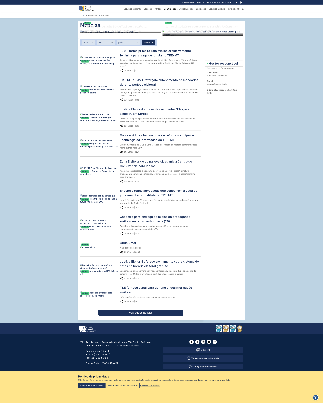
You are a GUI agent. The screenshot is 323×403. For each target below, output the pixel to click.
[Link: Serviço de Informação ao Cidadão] (241, 2)
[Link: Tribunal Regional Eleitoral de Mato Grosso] (87, 328)
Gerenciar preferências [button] (150, 385)
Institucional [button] (233, 9)
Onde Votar (128, 243)
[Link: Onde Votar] (100, 247)
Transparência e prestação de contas (222, 2)
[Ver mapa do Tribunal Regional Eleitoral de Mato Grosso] (83, 342)
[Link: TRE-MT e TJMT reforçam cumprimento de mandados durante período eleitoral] (100, 89)
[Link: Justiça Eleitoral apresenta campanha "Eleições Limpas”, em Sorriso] (100, 117)
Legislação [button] (201, 9)
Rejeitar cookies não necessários (122, 385)
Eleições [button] (148, 9)
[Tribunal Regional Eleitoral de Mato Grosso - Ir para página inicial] (86, 8)
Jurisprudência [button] (186, 9)
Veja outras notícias (140, 312)
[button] (243, 9)
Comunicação (171, 9)
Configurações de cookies (205, 366)
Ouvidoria (200, 2)
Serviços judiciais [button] (217, 9)
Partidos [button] (158, 9)
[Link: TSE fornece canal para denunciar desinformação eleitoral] (100, 294)
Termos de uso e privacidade (205, 358)
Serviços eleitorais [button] (132, 9)
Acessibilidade (188, 2)
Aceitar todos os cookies (91, 385)
